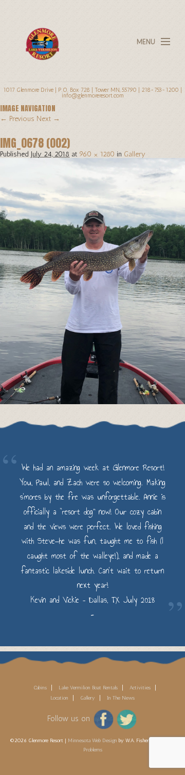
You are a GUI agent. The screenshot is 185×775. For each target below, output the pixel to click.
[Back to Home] (39, 38)
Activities (140, 688)
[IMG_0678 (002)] (92, 280)
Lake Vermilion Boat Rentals (88, 688)
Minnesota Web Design (92, 741)
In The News (121, 698)
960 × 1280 (97, 154)
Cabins (40, 688)
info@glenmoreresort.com (93, 95)
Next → (48, 118)
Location (59, 698)
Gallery (134, 154)
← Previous (17, 118)
